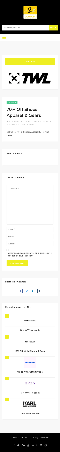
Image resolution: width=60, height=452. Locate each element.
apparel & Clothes (22, 122)
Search (53, 28)
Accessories (14, 124)
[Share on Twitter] (27, 291)
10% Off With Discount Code (30, 351)
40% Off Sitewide (30, 413)
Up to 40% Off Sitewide (30, 372)
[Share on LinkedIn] (33, 291)
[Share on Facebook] (20, 291)
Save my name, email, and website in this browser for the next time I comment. (30, 254)
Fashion (35, 122)
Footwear (46, 122)
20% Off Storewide (30, 330)
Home (9, 122)
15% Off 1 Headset (30, 392)
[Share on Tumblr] (39, 291)
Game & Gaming (28, 124)
